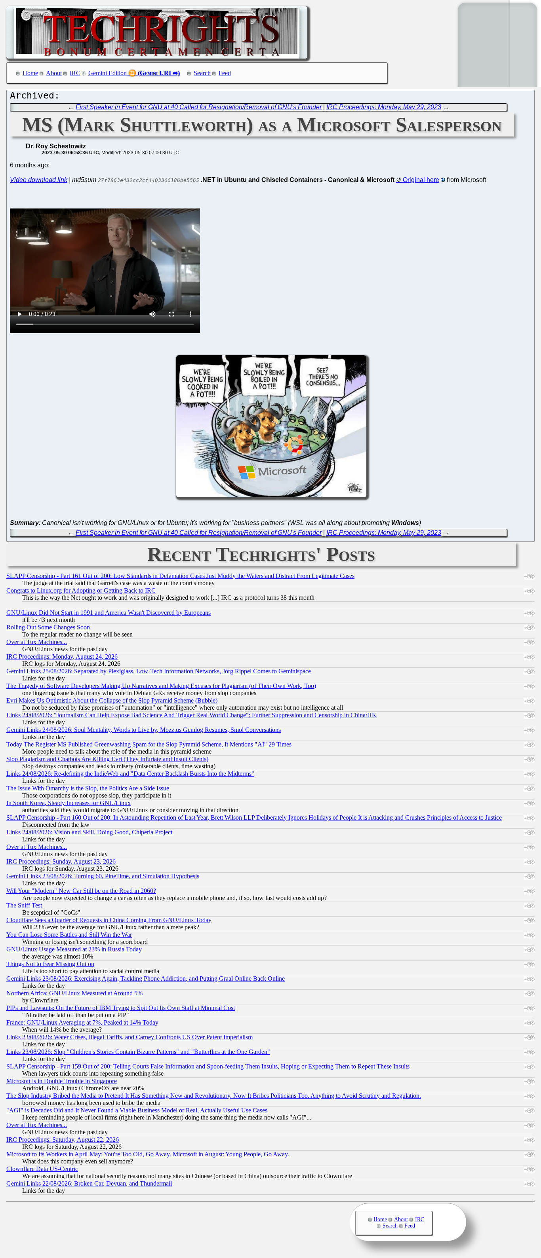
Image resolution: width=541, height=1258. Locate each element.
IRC (75, 73)
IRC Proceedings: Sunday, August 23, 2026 (61, 861)
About (54, 73)
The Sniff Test (24, 905)
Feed (225, 73)
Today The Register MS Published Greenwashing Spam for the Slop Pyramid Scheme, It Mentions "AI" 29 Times (148, 744)
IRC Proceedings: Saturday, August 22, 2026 (62, 1139)
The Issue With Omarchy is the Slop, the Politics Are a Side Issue (87, 788)
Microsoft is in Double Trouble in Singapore (61, 1081)
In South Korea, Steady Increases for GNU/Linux (68, 803)
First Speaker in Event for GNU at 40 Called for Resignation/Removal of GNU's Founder (199, 107)
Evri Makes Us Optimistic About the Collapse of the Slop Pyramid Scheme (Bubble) (111, 700)
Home (30, 73)
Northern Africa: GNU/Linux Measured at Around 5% (74, 993)
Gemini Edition (107, 73)
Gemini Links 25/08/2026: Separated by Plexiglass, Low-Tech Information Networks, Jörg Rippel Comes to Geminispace (158, 671)
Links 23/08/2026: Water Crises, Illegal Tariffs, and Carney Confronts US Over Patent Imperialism (129, 1037)
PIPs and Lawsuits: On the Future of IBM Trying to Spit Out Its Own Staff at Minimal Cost (120, 1007)
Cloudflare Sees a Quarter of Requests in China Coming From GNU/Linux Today (108, 920)
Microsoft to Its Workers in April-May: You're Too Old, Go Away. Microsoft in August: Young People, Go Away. (147, 1154)
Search (202, 73)
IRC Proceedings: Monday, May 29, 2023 (383, 107)
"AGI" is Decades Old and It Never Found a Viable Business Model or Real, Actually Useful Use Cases (136, 1110)
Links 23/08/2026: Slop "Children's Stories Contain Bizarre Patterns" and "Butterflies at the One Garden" (138, 1051)
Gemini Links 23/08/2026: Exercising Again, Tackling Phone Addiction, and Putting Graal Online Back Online (145, 978)
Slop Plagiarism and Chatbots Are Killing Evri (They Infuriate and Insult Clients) (107, 759)
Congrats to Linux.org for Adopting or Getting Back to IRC (81, 590)
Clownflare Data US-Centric (42, 1168)
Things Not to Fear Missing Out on (50, 964)
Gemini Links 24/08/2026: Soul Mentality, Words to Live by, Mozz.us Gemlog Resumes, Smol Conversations (143, 729)
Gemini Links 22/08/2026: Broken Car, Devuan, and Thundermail (89, 1183)
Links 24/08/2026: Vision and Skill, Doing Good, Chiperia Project (89, 832)
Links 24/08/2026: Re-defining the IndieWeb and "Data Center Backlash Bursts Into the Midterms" (130, 773)
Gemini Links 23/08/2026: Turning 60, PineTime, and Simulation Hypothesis (102, 876)
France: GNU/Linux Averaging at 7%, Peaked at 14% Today (82, 1022)
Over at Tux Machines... (36, 641)
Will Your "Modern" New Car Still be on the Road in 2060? (81, 890)
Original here (421, 179)
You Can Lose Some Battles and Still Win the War (69, 934)
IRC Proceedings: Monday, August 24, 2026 (62, 656)
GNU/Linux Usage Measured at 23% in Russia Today (74, 949)
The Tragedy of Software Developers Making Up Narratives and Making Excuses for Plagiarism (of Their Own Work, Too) (161, 685)
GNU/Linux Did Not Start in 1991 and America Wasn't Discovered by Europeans (108, 612)
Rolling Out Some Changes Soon (48, 627)
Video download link (38, 179)
